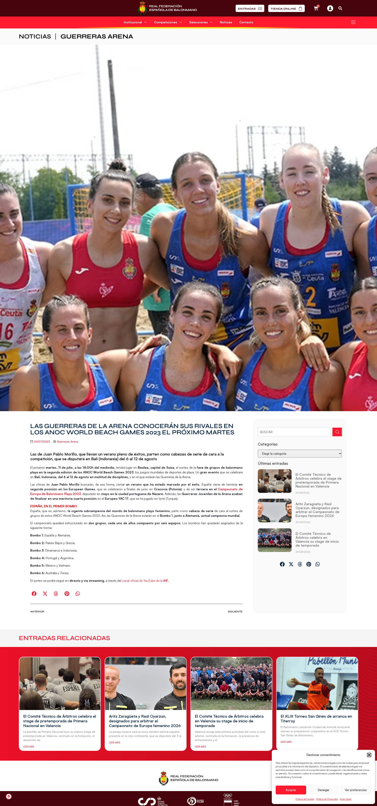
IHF (165, 581)
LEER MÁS (28, 746)
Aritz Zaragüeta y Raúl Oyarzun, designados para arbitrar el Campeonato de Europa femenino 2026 (317, 510)
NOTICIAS (35, 36)
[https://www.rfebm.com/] (167, 8)
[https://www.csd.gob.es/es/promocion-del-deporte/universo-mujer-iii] (195, 801)
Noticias (226, 22)
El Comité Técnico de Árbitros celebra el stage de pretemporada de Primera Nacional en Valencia (319, 480)
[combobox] (294, 432)
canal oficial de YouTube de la (142, 581)
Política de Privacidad (327, 799)
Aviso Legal (345, 799)
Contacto (246, 22)
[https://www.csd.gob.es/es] (152, 801)
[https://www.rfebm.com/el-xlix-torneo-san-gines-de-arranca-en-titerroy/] (317, 683)
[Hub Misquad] (330, 8)
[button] (369, 755)
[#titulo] (9, 796)
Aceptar (291, 790)
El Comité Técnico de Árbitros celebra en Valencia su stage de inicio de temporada (317, 539)
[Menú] (353, 22)
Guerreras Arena (96, 36)
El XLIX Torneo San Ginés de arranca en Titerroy (316, 718)
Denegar (323, 790)
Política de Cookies (305, 799)
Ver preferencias (356, 790)
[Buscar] (337, 432)
